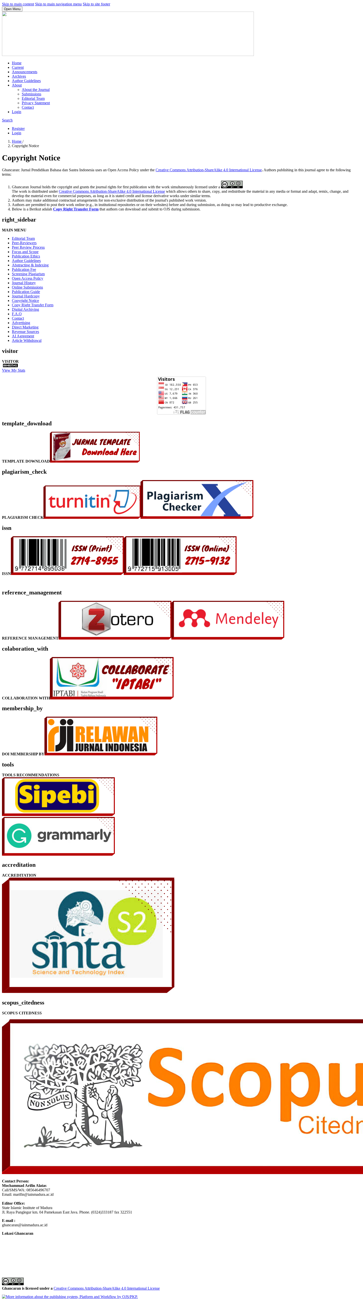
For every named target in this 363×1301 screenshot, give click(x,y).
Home (16, 63)
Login (16, 112)
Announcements (24, 72)
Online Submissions (27, 287)
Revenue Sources (25, 332)
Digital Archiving (25, 309)
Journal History (24, 283)
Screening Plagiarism (28, 274)
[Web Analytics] (10, 366)
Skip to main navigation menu (58, 4)
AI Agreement (23, 336)
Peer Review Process (28, 247)
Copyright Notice (25, 300)
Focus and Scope (25, 252)
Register (18, 128)
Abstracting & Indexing (30, 265)
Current (18, 67)
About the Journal (36, 89)
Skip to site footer (96, 4)
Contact (28, 107)
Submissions (31, 94)
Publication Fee (24, 269)
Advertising (21, 323)
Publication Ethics (26, 256)
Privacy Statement (36, 103)
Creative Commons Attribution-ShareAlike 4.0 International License (209, 170)
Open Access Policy (27, 278)
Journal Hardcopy (26, 296)
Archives (19, 76)
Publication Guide (26, 292)
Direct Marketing (25, 327)
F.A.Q (17, 314)
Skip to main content (18, 4)
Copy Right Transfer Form (76, 209)
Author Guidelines (26, 81)
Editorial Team (33, 98)
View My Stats (13, 370)
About (17, 85)
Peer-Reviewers (24, 243)
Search (7, 120)
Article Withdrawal (26, 340)
